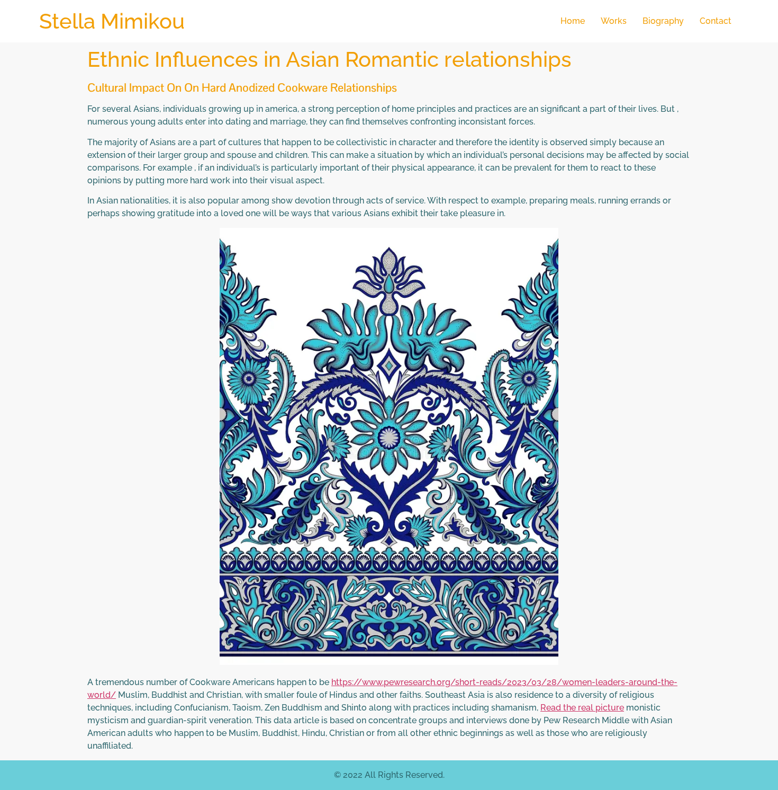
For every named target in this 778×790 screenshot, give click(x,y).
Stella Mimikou (112, 20)
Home (572, 21)
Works (614, 21)
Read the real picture (582, 708)
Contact (715, 21)
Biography (663, 21)
